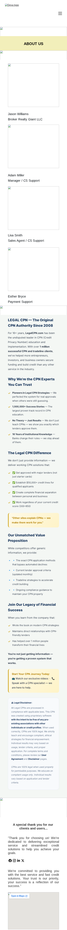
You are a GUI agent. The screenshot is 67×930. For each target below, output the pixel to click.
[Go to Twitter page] (22, 860)
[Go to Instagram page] (14, 860)
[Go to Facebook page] (10, 860)
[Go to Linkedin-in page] (18, 860)
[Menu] (60, 13)
